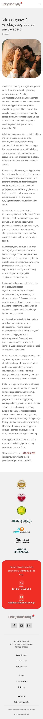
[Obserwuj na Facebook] (14, 625)
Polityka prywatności (21, 702)
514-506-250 (29, 453)
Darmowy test (21, 660)
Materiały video (21, 681)
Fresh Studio (25, 714)
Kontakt (21, 675)
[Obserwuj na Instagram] (29, 625)
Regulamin (21, 696)
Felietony (21, 687)
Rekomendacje (21, 666)
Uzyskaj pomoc (21, 655)
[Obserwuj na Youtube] (21, 625)
